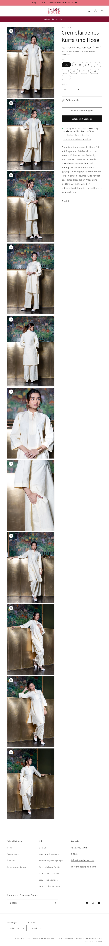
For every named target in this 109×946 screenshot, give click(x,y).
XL (74, 71)
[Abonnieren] (55, 903)
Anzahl (64, 84)
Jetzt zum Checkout (82, 118)
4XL (66, 77)
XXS (66, 64)
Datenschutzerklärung (64, 938)
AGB (100, 938)
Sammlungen (13, 854)
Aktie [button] (66, 201)
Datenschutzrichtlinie (49, 873)
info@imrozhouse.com (82, 860)
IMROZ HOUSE (26, 938)
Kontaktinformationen (49, 886)
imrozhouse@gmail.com (83, 866)
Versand (76, 52)
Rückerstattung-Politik (49, 867)
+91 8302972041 (79, 847)
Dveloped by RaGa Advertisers (43, 938)
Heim (9, 847)
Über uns (11, 860)
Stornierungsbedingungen (51, 860)
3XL (94, 71)
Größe (78, 64)
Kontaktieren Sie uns (16, 867)
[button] (6, 11)
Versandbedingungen (49, 854)
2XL (84, 71)
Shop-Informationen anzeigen (77, 139)
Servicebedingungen (48, 880)
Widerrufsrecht (90, 938)
